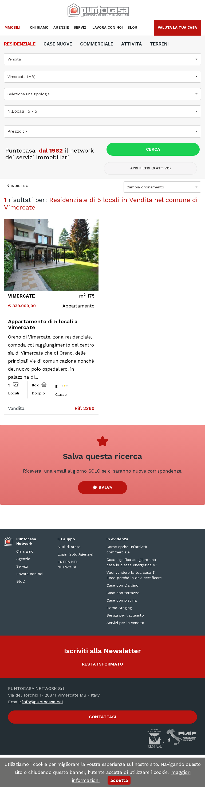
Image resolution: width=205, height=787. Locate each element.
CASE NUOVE (58, 44)
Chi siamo (39, 27)
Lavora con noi (107, 27)
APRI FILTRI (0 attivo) (150, 168)
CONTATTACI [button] (102, 716)
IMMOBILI (11, 27)
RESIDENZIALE (20, 44)
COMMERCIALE (96, 44)
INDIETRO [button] (19, 186)
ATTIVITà (131, 44)
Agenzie (61, 27)
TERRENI (159, 44)
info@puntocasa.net (42, 701)
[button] (102, 59)
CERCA (153, 149)
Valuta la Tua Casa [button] (177, 27)
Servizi (81, 27)
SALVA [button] (104, 487)
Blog (132, 27)
